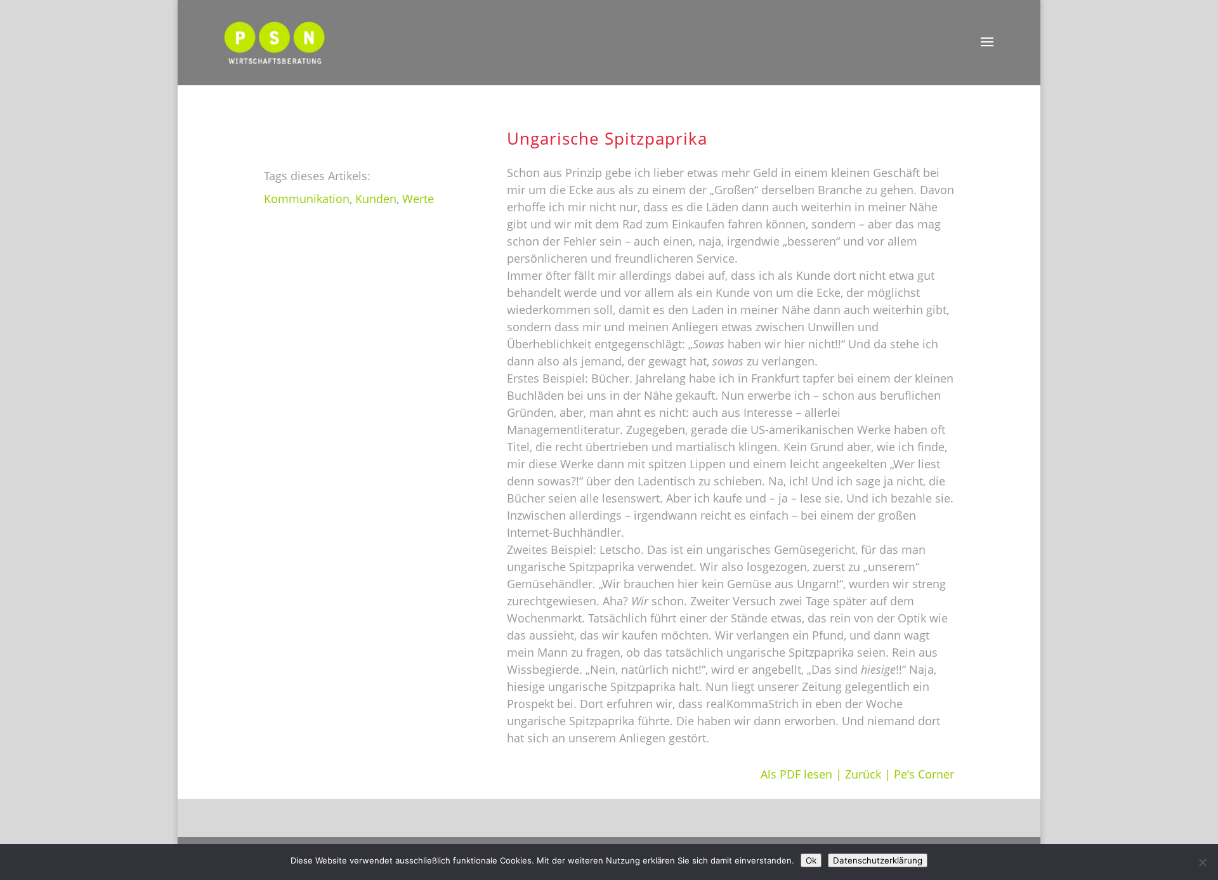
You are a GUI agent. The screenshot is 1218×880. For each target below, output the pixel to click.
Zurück (863, 774)
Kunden (375, 198)
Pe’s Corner (924, 774)
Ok (811, 860)
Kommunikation (307, 198)
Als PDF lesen (796, 774)
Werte (418, 198)
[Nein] (1202, 862)
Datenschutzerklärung (877, 860)
